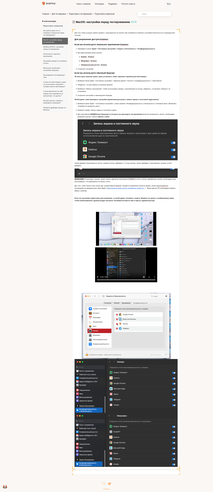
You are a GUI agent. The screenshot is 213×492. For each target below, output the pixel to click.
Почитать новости (128, 4)
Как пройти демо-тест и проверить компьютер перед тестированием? (53, 33)
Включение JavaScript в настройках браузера (51, 69)
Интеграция (99, 4)
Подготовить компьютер (105, 14)
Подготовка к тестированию (80, 14)
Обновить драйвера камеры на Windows (54, 109)
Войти (161, 4)
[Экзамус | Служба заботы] (48, 4)
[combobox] (154, 14)
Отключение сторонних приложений (51, 55)
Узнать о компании (83, 4)
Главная (45, 14)
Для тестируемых (59, 14)
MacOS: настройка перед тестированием (52, 41)
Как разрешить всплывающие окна (54, 76)
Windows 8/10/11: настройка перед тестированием (53, 48)
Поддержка (112, 4)
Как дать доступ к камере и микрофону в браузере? (53, 102)
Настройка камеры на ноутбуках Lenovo (55, 62)
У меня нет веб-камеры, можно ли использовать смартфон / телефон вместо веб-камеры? (54, 84)
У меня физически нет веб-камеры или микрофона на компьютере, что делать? (53, 93)
